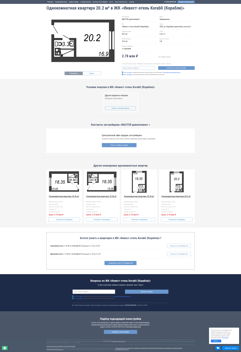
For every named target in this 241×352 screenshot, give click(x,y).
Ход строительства (121, 2)
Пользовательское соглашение (124, 348)
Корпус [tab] (91, 73)
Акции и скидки (74, 2)
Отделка (131, 2)
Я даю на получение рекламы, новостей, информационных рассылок (143, 74)
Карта (111, 2)
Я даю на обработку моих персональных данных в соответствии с (151, 72)
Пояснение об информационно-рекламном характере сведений (165, 348)
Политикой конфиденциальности (171, 72)
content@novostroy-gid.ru (122, 349)
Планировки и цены (61, 2)
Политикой (225, 338)
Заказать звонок (147, 292)
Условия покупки (85, 2)
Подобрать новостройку (120, 332)
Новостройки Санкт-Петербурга (54, 346)
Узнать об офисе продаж (119, 145)
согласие (129, 72)
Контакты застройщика (100, 2)
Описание (50, 2)
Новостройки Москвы (70, 346)
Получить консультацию (176, 68)
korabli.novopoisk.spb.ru (118, 341)
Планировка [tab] (74, 73)
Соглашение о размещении (140, 348)
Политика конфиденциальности (55, 349)
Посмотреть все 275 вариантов (120, 263)
